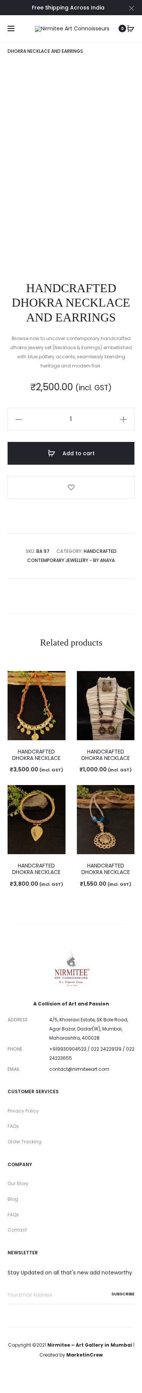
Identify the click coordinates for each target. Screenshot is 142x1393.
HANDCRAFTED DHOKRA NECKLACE (36, 755)
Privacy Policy (23, 1111)
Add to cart (78, 453)
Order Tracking (25, 1141)
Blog (13, 1199)
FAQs (13, 1126)
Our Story (18, 1183)
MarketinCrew (84, 1355)
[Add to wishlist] (71, 487)
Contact (17, 1230)
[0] (130, 28)
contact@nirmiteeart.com (79, 1069)
